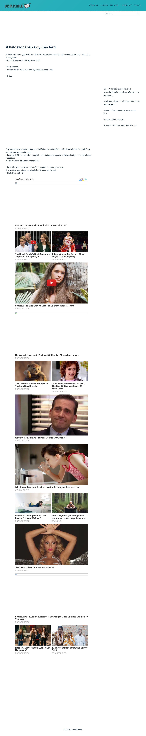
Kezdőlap (93, 5)
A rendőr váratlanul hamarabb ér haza (120, 125)
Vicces (137, 5)
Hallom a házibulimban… (114, 119)
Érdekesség (126, 5)
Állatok (114, 5)
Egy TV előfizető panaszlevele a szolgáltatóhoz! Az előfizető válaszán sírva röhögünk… (122, 92)
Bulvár (104, 5)
